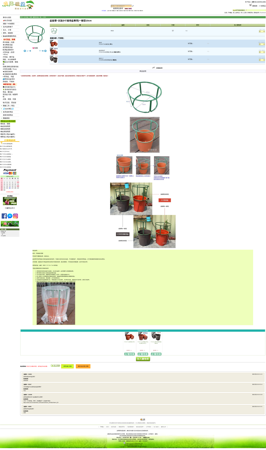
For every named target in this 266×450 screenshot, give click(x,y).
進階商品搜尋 (119, 8)
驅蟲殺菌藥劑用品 (9, 36)
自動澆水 (121, 10)
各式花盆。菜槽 (9, 39)
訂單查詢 (148, 427)
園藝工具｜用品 (9, 106)
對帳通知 (250, 12)
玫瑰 (132, 10)
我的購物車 (130, 427)
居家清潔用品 (8, 115)
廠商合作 (163, 427)
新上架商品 (236, 12)
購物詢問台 (122, 427)
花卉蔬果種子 (8, 27)
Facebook (263, 12)
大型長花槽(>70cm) (10, 69)
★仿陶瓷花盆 (8, 45)
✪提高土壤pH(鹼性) (8, 134)
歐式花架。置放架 (9, 102)
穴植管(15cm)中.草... (7, 148)
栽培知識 (113, 427)
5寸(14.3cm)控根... (7, 161)
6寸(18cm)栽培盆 (6, 167)
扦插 (138, 10)
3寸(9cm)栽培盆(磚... (7, 143)
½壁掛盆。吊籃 (8, 76)
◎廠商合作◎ (10, 208)
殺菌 (125, 10)
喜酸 (117, 10)
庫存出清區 (7, 17)
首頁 (225, 12)
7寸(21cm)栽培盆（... (7, 154)
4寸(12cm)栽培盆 (6, 156)
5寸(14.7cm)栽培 (6, 159)
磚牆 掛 (141, 10)
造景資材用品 (8, 112)
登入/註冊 (244, 12)
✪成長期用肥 (5, 126)
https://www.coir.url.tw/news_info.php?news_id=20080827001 (60, 281)
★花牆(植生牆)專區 (10, 74)
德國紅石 (114, 10)
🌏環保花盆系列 (9, 79)
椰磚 (130, 10)
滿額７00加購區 (9, 24)
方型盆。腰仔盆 (8, 57)
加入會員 (156, 427)
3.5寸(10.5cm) (5, 151)
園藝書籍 (6, 118)
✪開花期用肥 (5, 129)
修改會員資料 (140, 427)
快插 (110, 10)
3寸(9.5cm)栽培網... (7, 164)
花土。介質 (7, 30)
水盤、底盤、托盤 (9, 99)
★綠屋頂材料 (8, 71)
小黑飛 (135, 10)
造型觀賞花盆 (8, 47)
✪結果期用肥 (5, 131)
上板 (108, 10)
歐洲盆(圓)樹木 (8, 50)
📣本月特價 (7, 20)
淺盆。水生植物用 (9, 59)
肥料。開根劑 (8, 33)
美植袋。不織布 (8, 81)
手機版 (230, 12)
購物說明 (256, 12)
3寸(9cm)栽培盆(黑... (7, 146)
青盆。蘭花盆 (8, 92)
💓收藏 (35, 48)
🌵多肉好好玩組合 (9, 89)
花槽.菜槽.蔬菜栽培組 (10, 66)
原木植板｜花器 (8, 42)
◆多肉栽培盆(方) (9, 87)
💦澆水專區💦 (8, 109)
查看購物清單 (159, 68)
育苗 (127, 10)
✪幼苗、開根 (5, 124)
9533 (44, 17)
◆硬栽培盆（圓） (10, 84)
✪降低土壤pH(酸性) (8, 137)
